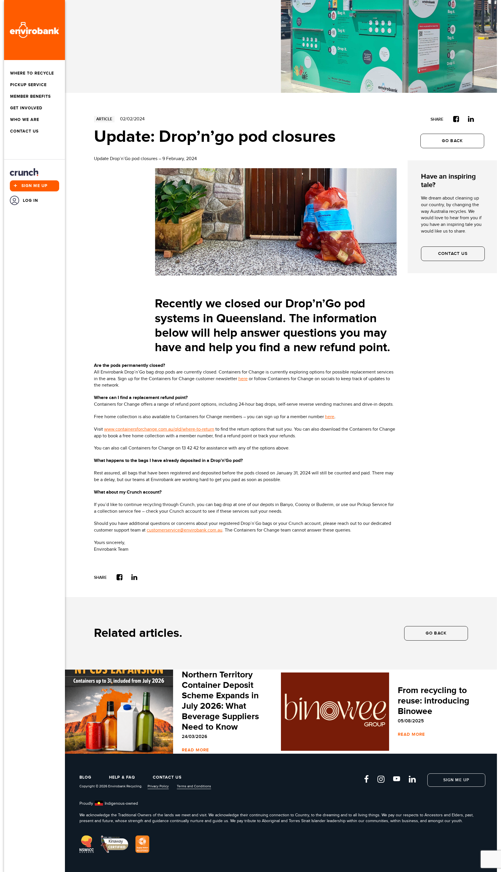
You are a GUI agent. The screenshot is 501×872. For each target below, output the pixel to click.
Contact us (24, 131)
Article (104, 119)
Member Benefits (30, 96)
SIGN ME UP (456, 779)
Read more (195, 750)
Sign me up (31, 186)
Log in (30, 200)
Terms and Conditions (194, 786)
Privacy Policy (158, 786)
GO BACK (452, 141)
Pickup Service (28, 84)
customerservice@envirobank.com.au (184, 530)
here (243, 379)
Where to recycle (32, 73)
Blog (85, 777)
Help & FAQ (122, 777)
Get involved (26, 108)
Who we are (24, 119)
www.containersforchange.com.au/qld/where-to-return (159, 429)
